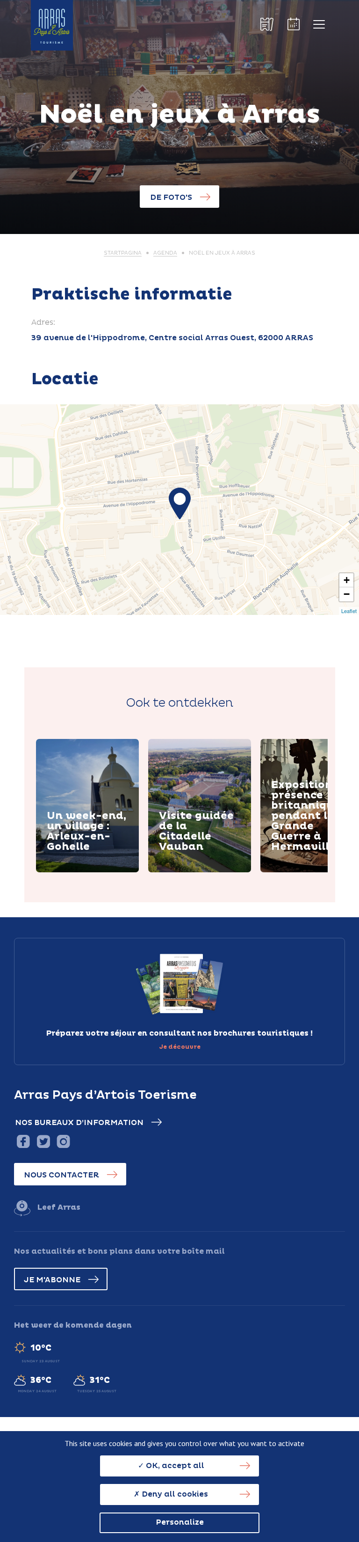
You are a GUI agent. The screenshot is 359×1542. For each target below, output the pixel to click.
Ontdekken (80, 870)
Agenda (165, 253)
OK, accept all (174, 1465)
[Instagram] (63, 1141)
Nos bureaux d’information (79, 1122)
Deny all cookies (174, 1494)
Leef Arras (58, 1207)
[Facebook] (23, 1141)
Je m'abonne (52, 1280)
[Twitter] (43, 1141)
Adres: (43, 322)
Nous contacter (61, 1175)
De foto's (171, 197)
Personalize (180, 1522)
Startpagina (123, 253)
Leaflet (349, 610)
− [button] (347, 594)
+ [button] (347, 580)
